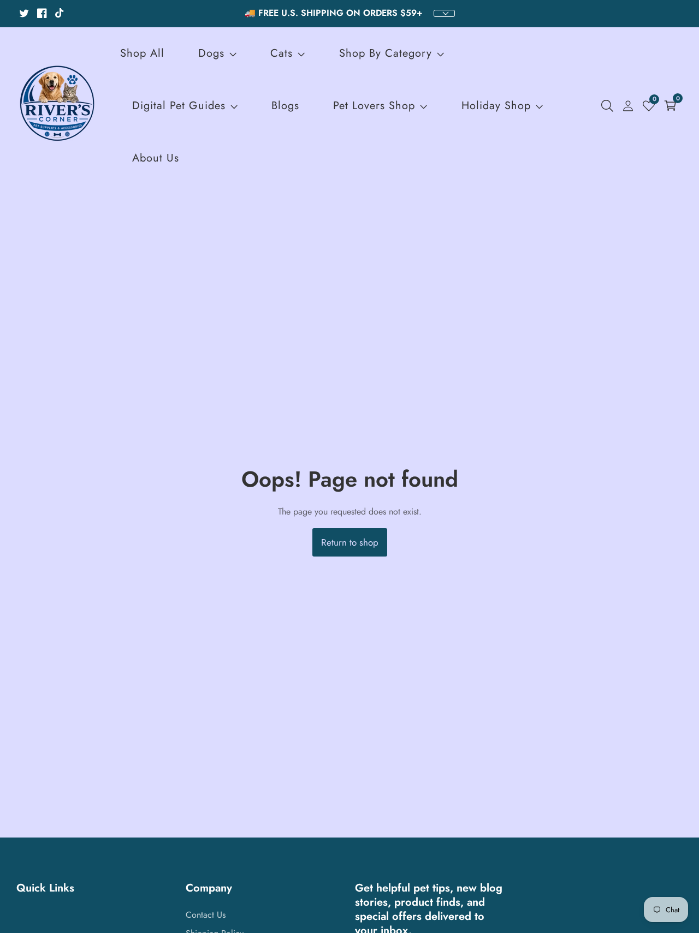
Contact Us (206, 914)
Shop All (142, 53)
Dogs (211, 53)
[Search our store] (609, 105)
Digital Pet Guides (179, 105)
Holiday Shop (496, 105)
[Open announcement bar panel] (444, 13)
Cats (281, 53)
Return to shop (349, 542)
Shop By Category (387, 53)
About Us (155, 158)
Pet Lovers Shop (374, 105)
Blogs (285, 105)
